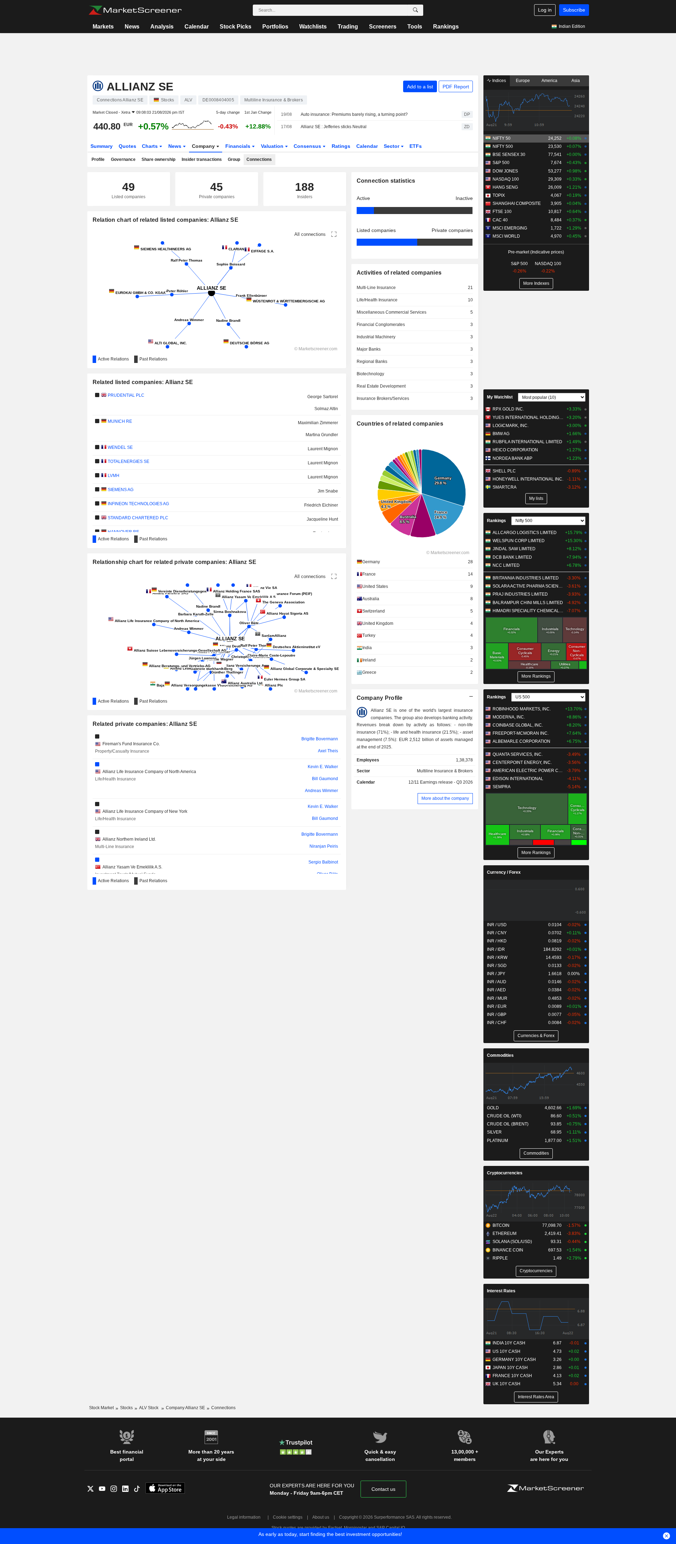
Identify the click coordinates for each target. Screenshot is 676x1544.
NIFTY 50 (502, 138)
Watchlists (313, 27)
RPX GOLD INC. (508, 409)
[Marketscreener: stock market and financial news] (135, 10)
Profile (98, 159)
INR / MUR (497, 998)
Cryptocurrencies (504, 1172)
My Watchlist (500, 397)
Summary (101, 146)
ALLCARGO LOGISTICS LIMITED (525, 532)
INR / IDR (496, 949)
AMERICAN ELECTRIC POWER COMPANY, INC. (528, 770)
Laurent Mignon (323, 448)
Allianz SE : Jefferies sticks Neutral (334, 126)
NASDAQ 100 (506, 179)
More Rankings (536, 676)
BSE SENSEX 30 (509, 154)
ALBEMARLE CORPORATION (521, 741)
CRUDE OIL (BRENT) (507, 1124)
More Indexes (536, 283)
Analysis (162, 27)
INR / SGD (497, 965)
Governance (123, 159)
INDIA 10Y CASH (509, 1343)
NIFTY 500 (503, 146)
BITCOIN (501, 1225)
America (549, 80)
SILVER (494, 1132)
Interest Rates (501, 1290)
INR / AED (496, 989)
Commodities (500, 1055)
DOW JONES (505, 171)
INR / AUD (496, 981)
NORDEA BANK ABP (512, 458)
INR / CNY (497, 932)
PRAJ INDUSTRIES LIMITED (520, 594)
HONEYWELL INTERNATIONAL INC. (528, 479)
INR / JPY (496, 973)
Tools (414, 27)
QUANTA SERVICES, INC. (518, 754)
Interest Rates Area (536, 1396)
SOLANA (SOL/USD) (512, 1241)
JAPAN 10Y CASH (510, 1367)
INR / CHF (496, 1022)
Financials (238, 146)
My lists (536, 498)
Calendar (196, 27)
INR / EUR (497, 1006)
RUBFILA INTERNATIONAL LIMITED (527, 441)
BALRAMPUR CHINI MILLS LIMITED (528, 602)
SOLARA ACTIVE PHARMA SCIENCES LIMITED (528, 586)
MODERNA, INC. (509, 717)
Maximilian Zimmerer (318, 422)
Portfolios (275, 27)
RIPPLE (500, 1258)
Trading (348, 27)
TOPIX (499, 195)
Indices (498, 80)
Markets (103, 27)
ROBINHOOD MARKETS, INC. (522, 709)
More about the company (445, 798)
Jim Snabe (328, 491)
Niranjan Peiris (323, 846)
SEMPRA (502, 786)
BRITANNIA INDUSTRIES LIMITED (526, 578)
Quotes (127, 146)
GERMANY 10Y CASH (514, 1359)
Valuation (273, 146)
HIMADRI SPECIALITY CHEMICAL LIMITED (528, 610)
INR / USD (497, 924)
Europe (523, 80)
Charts (150, 146)
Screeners (382, 27)
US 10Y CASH (506, 1351)
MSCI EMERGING (510, 228)
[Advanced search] (415, 10)
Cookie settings (287, 1517)
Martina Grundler (322, 434)
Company (204, 146)
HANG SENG (505, 187)
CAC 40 (500, 220)
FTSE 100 (502, 211)
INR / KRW (497, 957)
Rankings (446, 27)
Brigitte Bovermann (319, 738)
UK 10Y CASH (506, 1383)
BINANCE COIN (508, 1250)
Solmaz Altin (326, 408)
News (132, 27)
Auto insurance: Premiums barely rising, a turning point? (354, 114)
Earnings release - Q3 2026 (446, 782)
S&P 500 (501, 162)
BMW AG (501, 433)
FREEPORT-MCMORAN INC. (521, 733)
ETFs (415, 146)
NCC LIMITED (506, 565)
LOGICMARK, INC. (510, 425)
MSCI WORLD (506, 236)
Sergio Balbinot (323, 862)
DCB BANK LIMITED (512, 557)
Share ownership (158, 159)
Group (234, 159)
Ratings (341, 146)
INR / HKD (497, 941)
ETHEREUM (505, 1233)
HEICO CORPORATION (515, 449)
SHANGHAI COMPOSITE (517, 203)
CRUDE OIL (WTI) (504, 1115)
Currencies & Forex (536, 1035)
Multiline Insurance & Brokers (445, 770)
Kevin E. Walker (323, 766)
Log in (545, 10)
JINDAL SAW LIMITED (514, 548)
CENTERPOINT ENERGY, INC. (522, 762)
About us (320, 1517)
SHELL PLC (504, 471)
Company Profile (380, 698)
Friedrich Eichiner (321, 505)
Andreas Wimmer (321, 790)
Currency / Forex (504, 872)
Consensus (308, 146)
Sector (392, 146)
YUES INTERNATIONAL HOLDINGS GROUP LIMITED (528, 417)
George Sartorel (322, 396)
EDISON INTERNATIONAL (518, 778)
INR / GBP (496, 1014)
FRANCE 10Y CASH (512, 1375)
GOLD (493, 1107)
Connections (259, 159)
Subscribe (574, 10)
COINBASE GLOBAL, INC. (518, 725)
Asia (575, 80)
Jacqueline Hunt (322, 519)
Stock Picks (235, 27)
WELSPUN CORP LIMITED (519, 540)
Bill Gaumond (325, 778)
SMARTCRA (505, 487)
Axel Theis (328, 750)
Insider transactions (202, 159)
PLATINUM (497, 1140)
